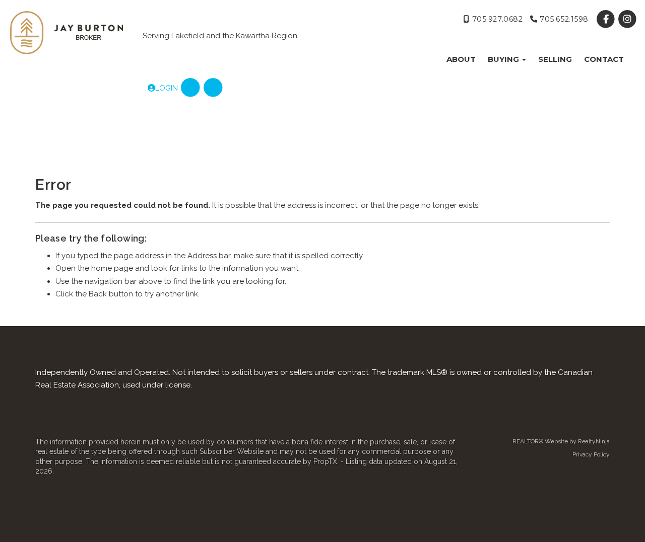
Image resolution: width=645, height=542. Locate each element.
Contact (604, 59)
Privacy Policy (591, 454)
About (461, 59)
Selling (555, 59)
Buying (504, 59)
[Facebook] (607, 19)
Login (166, 88)
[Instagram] (627, 19)
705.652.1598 (563, 19)
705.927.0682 (496, 19)
